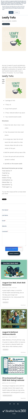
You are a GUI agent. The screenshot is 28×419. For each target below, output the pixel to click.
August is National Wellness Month (10, 333)
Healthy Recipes (6, 24)
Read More (23, 305)
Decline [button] (16, 12)
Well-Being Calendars (7, 395)
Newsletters (5, 302)
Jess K (3, 21)
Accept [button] (11, 12)
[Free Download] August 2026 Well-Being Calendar (13, 379)
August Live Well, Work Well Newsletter (13, 284)
